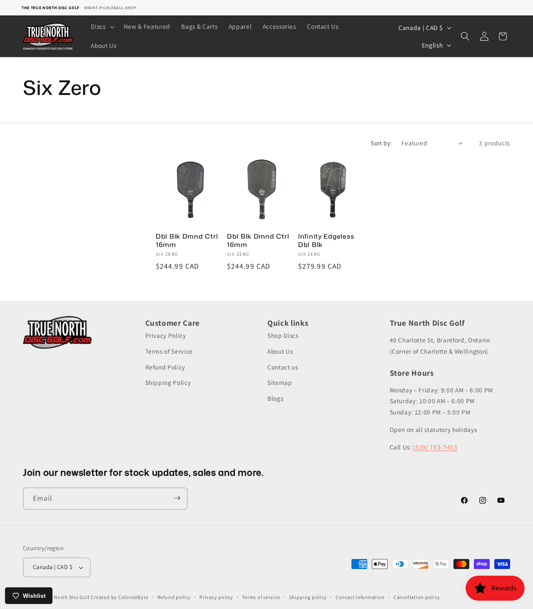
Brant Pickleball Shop (110, 7)
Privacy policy (216, 597)
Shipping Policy (168, 382)
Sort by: (381, 143)
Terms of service (261, 597)
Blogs (275, 398)
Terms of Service (169, 351)
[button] (101, 26)
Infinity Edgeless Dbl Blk (326, 240)
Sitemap (279, 382)
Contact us (282, 367)
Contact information (360, 597)
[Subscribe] (177, 498)
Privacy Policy (165, 336)
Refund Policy (165, 367)
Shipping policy (308, 597)
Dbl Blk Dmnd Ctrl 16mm (187, 240)
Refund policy (174, 597)
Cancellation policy (417, 597)
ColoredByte (133, 597)
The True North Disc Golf (51, 7)
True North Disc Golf (65, 597)
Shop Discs (283, 336)
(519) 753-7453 (435, 447)
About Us (280, 351)
